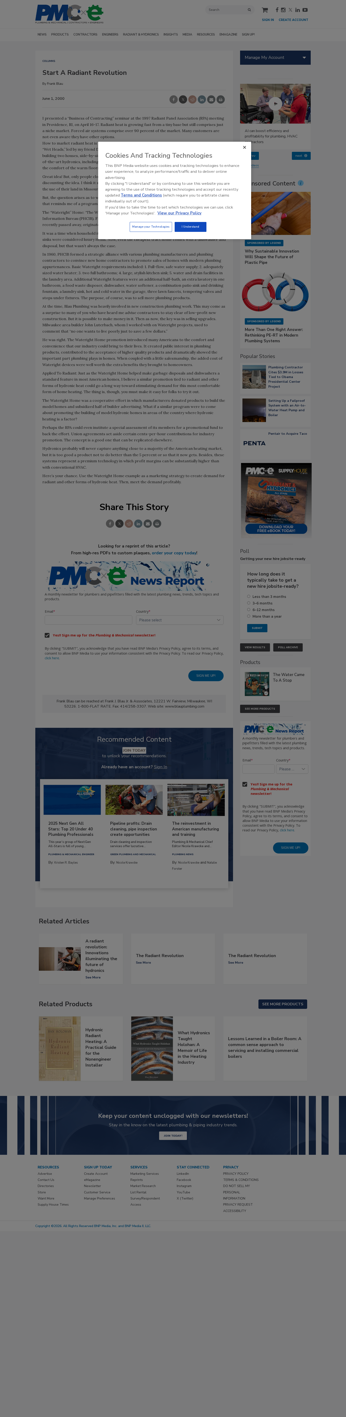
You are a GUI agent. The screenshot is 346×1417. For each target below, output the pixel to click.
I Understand (190, 227)
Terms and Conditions (141, 195)
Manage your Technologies (150, 227)
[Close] (244, 147)
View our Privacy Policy (179, 213)
